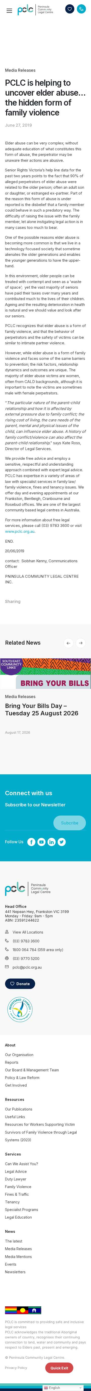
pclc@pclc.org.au (27, 967)
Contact (81, 8)
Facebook (31, 842)
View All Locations (28, 932)
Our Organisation (19, 1055)
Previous (68, 643)
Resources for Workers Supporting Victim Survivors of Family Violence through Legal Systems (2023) (41, 1132)
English (54, 1388)
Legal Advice (16, 1171)
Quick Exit (59, 1368)
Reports (11, 1062)
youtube (41, 842)
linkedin (52, 842)
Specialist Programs (21, 1209)
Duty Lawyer (15, 1179)
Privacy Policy (16, 1368)
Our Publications (18, 1109)
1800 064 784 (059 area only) (32, 950)
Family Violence (18, 1187)
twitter (62, 842)
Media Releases (20, 70)
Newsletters (15, 1272)
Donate (69, 8)
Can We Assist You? (21, 1164)
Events (10, 1264)
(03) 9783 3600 (26, 941)
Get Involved (16, 1085)
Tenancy (12, 1202)
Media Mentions (18, 1256)
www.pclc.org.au (19, 531)
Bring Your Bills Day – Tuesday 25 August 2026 (41, 709)
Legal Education (18, 1217)
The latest (13, 1241)
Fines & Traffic (17, 1194)
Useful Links (15, 1117)
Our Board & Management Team (32, 1070)
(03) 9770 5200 (26, 958)
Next (81, 643)
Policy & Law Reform (22, 1077)
